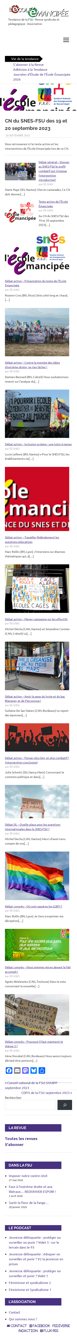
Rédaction (28, 1330)
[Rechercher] (64, 1105)
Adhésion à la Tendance (30, 69)
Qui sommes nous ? (23, 1319)
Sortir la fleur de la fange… (29, 1202)
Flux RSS (50, 1330)
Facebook (41, 1325)
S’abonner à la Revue (28, 64)
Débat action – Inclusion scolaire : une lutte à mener (38, 444)
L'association (20, 1302)
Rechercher (13, 1097)
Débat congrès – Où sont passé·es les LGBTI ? (33, 906)
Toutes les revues (21, 1138)
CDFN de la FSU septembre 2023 (45, 1092)
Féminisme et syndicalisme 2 (30, 1282)
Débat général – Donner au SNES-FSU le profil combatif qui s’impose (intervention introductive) (54, 171)
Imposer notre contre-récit (28, 1176)
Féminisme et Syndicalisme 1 (30, 1289)
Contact (14, 1312)
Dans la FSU (18, 1165)
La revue (15, 1128)
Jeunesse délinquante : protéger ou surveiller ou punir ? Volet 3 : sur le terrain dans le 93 (35, 1242)
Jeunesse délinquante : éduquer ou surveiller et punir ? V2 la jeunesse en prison (36, 1259)
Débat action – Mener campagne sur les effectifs (36, 619)
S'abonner (14, 1144)
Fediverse (61, 1325)
